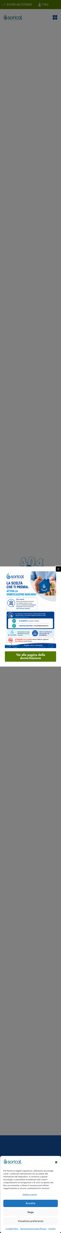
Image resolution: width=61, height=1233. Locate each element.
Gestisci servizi (29, 1194)
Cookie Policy (12, 1228)
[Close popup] (58, 569)
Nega (30, 1212)
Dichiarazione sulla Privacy (33, 1228)
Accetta (30, 1203)
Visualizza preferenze (30, 1221)
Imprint (51, 1228)
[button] (56, 1162)
